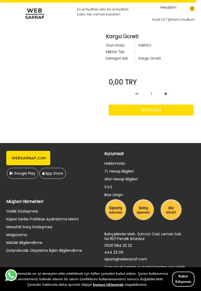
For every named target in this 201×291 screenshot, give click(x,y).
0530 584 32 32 (118, 245)
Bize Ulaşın (113, 194)
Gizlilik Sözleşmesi (22, 211)
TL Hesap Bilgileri (119, 171)
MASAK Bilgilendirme (24, 242)
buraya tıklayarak (108, 284)
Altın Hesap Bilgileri (121, 179)
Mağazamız (16, 234)
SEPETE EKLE (151, 110)
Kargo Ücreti (150, 58)
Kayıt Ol (158, 19)
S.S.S (108, 187)
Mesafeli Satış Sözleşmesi (29, 227)
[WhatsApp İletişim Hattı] (11, 279)
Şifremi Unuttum (181, 19)
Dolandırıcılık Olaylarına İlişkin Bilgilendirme (44, 250)
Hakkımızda (114, 163)
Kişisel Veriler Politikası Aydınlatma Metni (42, 219)
